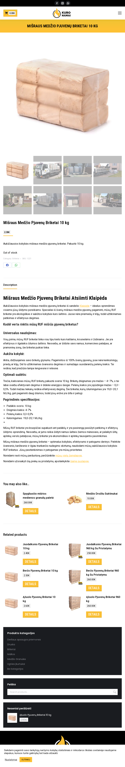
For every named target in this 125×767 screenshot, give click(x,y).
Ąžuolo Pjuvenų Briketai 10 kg (39, 599)
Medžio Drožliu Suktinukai (102, 493)
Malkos (11, 654)
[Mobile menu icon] (120, 13)
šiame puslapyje (79, 461)
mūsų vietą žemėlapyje (69, 455)
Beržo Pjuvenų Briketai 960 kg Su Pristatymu (102, 572)
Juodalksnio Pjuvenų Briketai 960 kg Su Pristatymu (103, 546)
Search (114, 692)
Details (30, 511)
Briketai (15, 258)
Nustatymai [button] (11, 759)
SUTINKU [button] (25, 759)
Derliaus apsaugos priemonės (24, 639)
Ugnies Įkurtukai (16, 664)
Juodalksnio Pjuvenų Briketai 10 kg (40, 546)
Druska (11, 644)
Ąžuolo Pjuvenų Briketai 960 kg (103, 599)
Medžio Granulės (16, 659)
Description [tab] (10, 284)
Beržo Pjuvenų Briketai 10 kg (40, 570)
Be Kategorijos (15, 668)
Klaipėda (98, 298)
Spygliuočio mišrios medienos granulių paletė (38, 495)
